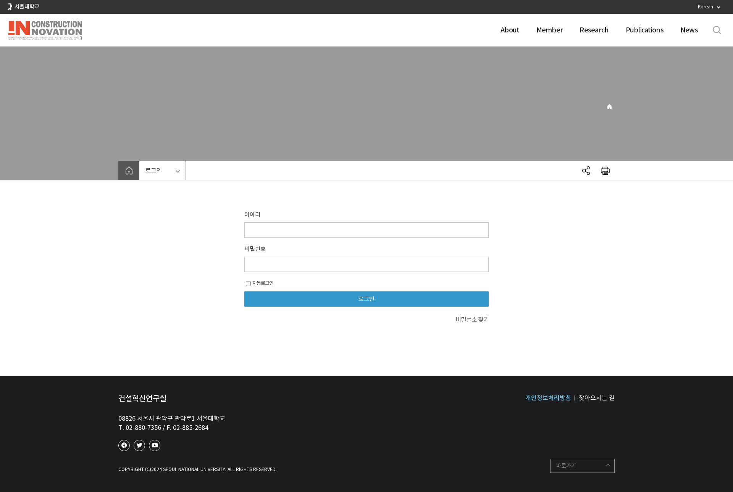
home (128, 170)
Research (594, 30)
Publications (645, 30)
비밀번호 (255, 248)
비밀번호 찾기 (472, 319)
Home (609, 106)
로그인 (153, 170)
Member (549, 30)
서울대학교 (27, 6)
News (689, 30)
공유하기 (586, 170)
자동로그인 (262, 283)
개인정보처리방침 (548, 398)
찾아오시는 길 (597, 398)
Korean (705, 7)
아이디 (252, 214)
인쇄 (605, 170)
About (510, 30)
